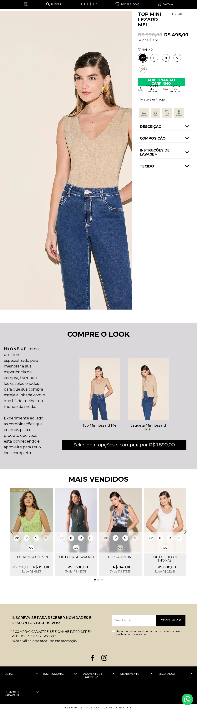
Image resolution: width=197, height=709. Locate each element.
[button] (143, 58)
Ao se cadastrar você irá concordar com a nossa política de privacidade (148, 633)
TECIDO (147, 166)
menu (26, 4)
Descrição (151, 127)
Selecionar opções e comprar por (124, 445)
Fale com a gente (187, 699)
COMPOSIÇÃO (153, 138)
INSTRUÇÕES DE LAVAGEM (155, 152)
